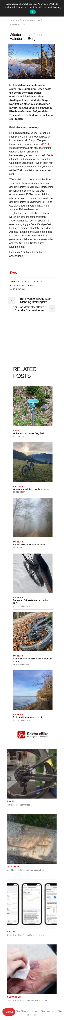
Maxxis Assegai (18, 289)
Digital (11, 932)
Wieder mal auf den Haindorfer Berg (31, 489)
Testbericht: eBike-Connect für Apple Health (25, 935)
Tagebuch (14, 20)
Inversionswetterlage (22, 285)
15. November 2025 (21, 665)
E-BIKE (16, 430)
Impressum (51, 1011)
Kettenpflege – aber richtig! (18, 805)
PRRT (45, 144)
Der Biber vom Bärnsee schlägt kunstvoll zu (25, 870)
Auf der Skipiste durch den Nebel (29, 544)
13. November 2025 (21, 720)
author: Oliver (17, 24)
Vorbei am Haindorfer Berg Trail (28, 433)
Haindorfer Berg (18, 282)
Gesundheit (14, 997)
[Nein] (60, 8)
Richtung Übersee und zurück (27, 717)
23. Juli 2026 (18, 436)
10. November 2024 (31, 20)
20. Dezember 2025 (21, 492)
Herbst (37, 282)
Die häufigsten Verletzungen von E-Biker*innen (27, 1000)
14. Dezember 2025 (21, 548)
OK (32, 12)
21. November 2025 (21, 606)
